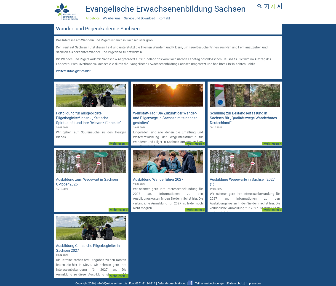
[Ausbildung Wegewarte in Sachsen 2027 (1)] (245, 172)
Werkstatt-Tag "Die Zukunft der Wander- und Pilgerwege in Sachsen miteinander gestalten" (165, 118)
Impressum (253, 283)
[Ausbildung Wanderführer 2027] (168, 172)
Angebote (92, 18)
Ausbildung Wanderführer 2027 (158, 179)
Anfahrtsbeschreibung (171, 283)
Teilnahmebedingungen (210, 283)
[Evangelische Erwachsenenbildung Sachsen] (67, 19)
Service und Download (139, 18)
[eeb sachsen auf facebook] (190, 283)
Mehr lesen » (118, 143)
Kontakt (164, 18)
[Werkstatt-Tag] (168, 106)
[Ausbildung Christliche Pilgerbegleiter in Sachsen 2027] (91, 238)
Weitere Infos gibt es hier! (73, 71)
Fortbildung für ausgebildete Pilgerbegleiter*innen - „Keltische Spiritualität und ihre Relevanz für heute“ (88, 118)
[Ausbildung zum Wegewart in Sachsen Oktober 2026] (91, 172)
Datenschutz (235, 283)
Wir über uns (111, 18)
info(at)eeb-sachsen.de (112, 283)
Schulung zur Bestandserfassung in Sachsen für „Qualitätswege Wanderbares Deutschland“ (243, 118)
